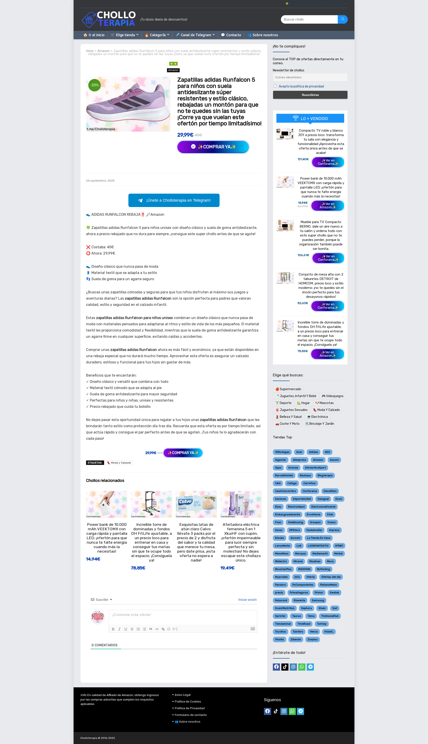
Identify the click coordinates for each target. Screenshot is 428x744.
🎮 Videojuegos (333, 396)
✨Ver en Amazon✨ (328, 205)
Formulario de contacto (191, 715)
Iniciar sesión (247, 600)
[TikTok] (284, 667)
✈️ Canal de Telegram (193, 34)
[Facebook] (276, 667)
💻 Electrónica (317, 417)
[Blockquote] (151, 629)
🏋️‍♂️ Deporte (283, 403)
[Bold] (113, 629)
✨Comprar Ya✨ (216, 146)
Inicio (90, 51)
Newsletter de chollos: (289, 70)
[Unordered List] (144, 629)
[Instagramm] (293, 667)
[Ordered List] (138, 629)
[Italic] (119, 629)
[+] (175, 628)
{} (169, 628)
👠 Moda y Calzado (119, 462)
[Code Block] (157, 629)
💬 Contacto (231, 34)
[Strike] (132, 629)
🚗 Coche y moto (287, 424)
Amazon (103, 51)
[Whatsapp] (301, 667)
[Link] (163, 629)
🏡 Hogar (303, 403)
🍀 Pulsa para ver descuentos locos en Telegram (316, 3)
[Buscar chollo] (343, 19)
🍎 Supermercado (288, 389)
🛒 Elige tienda (123, 34)
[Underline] (126, 629)
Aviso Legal (183, 694)
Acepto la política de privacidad (301, 86)
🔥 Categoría (155, 34)
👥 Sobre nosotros (262, 34)
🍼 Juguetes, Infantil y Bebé (295, 396)
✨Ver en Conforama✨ (328, 162)
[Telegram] (310, 667)
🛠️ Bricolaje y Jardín (319, 424)
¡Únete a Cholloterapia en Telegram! (178, 200)
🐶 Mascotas (324, 403)
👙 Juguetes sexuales (291, 410)
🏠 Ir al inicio (94, 34)
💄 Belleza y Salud (288, 417)
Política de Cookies (188, 701)
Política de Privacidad (190, 708)
